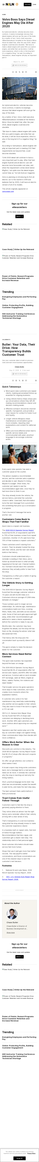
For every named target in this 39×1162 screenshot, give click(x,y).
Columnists (6, 339)
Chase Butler (19, 367)
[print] (36, 72)
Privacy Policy (31, 1153)
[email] (26, 72)
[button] (3, 4)
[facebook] (13, 72)
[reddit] (23, 72)
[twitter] (19, 72)
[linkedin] (16, 72)
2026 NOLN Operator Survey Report (20, 530)
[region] (19, 1155)
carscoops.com (8, 191)
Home (4, 14)
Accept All (19, 1158)
